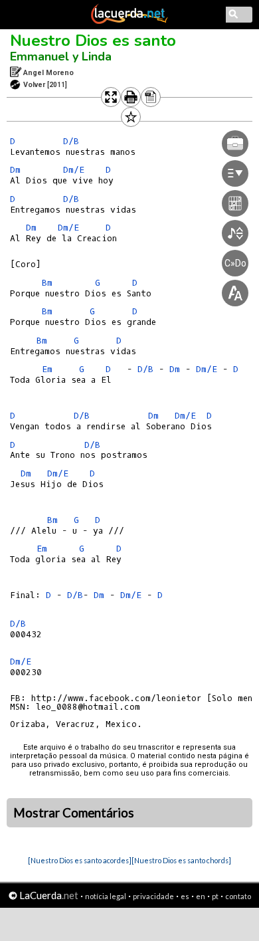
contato (238, 896)
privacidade (153, 896)
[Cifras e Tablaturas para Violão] (129, 21)
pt (215, 896)
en (200, 896)
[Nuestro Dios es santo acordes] (79, 860)
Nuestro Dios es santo (93, 40)
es (185, 896)
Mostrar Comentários (73, 812)
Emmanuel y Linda (61, 56)
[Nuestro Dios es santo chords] (181, 860)
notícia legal (105, 896)
